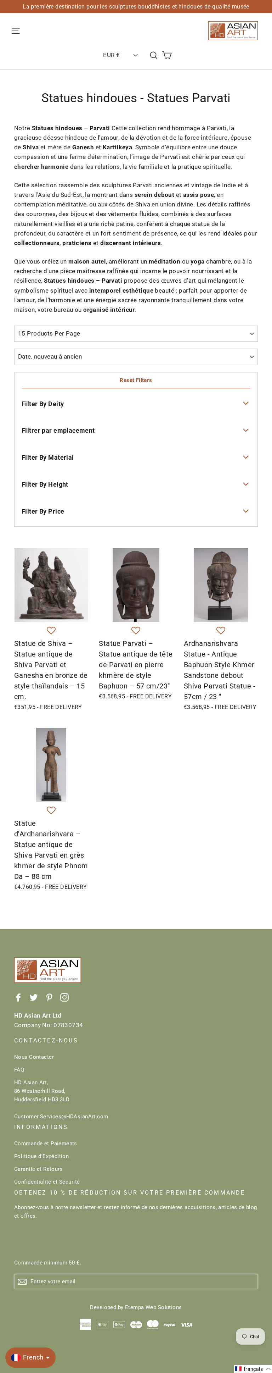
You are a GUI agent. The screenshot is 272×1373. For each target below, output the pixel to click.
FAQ (19, 1070)
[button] (51, 631)
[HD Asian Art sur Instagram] (64, 997)
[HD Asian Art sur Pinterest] (49, 997)
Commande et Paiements (45, 1143)
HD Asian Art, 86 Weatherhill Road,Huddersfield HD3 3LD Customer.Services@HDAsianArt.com (61, 1099)
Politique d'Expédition (41, 1156)
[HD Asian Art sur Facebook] (18, 997)
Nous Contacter (34, 1057)
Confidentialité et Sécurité (47, 1182)
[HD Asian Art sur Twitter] (33, 997)
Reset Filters (136, 380)
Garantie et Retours (38, 1169)
